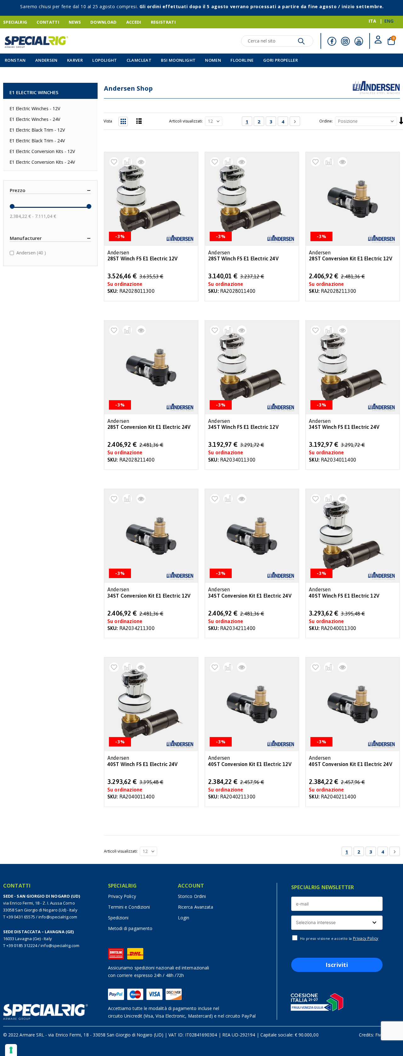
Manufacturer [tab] (26, 238)
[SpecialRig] (36, 42)
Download (103, 22)
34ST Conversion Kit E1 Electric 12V (149, 596)
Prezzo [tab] (18, 190)
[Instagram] (345, 41)
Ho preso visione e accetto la (339, 938)
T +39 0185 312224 (20, 945)
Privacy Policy (122, 896)
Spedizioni (118, 918)
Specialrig (15, 22)
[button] (114, 162)
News (75, 22)
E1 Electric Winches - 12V (34, 108)
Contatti (48, 22)
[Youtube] (359, 41)
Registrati (163, 22)
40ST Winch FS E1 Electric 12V (344, 596)
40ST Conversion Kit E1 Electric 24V (350, 764)
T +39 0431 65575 (19, 917)
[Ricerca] (301, 42)
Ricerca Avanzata (195, 907)
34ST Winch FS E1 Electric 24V (344, 427)
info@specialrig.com (57, 917)
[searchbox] (336, 923)
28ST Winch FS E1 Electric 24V (243, 258)
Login (183, 918)
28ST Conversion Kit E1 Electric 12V (350, 258)
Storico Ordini (192, 896)
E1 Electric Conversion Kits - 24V (42, 162)
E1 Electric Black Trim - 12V (37, 130)
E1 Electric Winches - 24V (34, 119)
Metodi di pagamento (130, 928)
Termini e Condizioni (129, 907)
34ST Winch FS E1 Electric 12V (243, 427)
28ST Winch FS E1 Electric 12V (142, 258)
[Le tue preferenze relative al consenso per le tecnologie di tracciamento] (11, 1050)
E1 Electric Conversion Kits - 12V (42, 151)
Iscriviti (337, 964)
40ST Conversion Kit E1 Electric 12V (250, 764)
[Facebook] (332, 41)
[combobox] (337, 923)
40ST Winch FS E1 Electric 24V (142, 764)
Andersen (32, 252)
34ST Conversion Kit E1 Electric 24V (250, 596)
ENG (389, 21)
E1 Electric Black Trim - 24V (37, 141)
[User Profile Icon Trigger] (378, 41)
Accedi (133, 22)
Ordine (325, 121)
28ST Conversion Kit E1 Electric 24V (149, 427)
